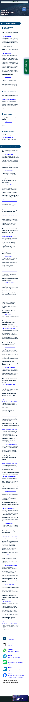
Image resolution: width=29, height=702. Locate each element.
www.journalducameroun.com (9, 536)
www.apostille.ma (9, 137)
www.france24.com (9, 185)
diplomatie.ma (8, 122)
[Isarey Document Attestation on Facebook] (5, 675)
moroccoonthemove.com (11, 444)
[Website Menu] (24, 9)
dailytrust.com (8, 256)
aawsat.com (8, 601)
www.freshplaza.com (10, 347)
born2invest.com (9, 154)
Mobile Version (14, 1)
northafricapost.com (10, 328)
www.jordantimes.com (10, 491)
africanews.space (9, 170)
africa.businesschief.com (10, 476)
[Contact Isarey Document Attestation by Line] (5, 662)
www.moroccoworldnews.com (9, 201)
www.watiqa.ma (8, 36)
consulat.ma (8, 53)
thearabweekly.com (9, 508)
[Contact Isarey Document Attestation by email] (5, 638)
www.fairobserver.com (10, 555)
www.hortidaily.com (9, 282)
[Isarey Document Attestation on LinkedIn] (5, 669)
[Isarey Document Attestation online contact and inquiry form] (5, 644)
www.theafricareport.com (11, 565)
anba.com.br (8, 314)
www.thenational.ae (9, 584)
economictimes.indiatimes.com (9, 236)
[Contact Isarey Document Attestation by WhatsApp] (5, 650)
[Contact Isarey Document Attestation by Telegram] (5, 656)
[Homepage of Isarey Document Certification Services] (20, 697)
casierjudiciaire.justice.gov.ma (9, 99)
